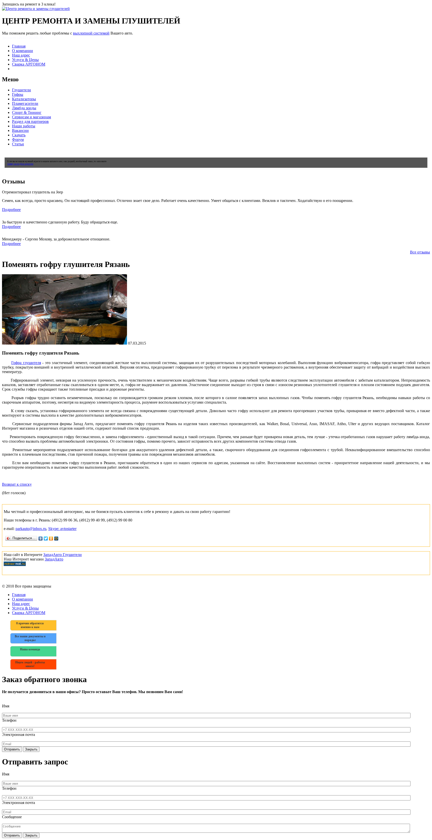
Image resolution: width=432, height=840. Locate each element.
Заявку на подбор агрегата (20, 164)
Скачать (19, 135)
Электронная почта (18, 734)
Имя (5, 706)
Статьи (18, 144)
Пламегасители (25, 103)
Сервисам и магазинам (31, 117)
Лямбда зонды (24, 108)
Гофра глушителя (26, 363)
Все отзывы (420, 252)
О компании (22, 51)
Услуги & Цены (25, 60)
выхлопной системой (91, 33)
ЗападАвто (54, 559)
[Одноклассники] (51, 538)
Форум (18, 139)
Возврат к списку (17, 484)
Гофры (17, 94)
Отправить (12, 749)
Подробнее (11, 209)
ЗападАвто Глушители (62, 554)
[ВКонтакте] (40, 538)
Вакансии (20, 130)
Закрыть (31, 749)
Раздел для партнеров (30, 121)
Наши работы (23, 126)
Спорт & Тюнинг (27, 112)
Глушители (21, 90)
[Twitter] (45, 538)
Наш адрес (21, 55)
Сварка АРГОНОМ (28, 64)
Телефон (9, 720)
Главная (19, 46)
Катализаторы (24, 99)
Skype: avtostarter (62, 528)
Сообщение (12, 817)
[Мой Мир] (56, 538)
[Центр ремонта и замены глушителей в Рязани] (36, 9)
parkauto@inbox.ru (31, 528)
